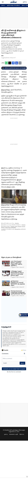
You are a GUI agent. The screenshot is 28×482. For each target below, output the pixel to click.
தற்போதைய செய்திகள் (13, 5)
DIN (2, 55)
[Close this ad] (27, 477)
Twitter (16, 226)
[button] (2, 2)
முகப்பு (25, 2)
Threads (6, 227)
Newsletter (17, 223)
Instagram (19, 226)
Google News (13, 227)
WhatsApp (23, 224)
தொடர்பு (21, 434)
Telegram (2, 227)
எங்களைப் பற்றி (13, 434)
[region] (14, 17)
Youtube (23, 226)
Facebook (12, 226)
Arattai (9, 227)
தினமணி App (18, 229)
